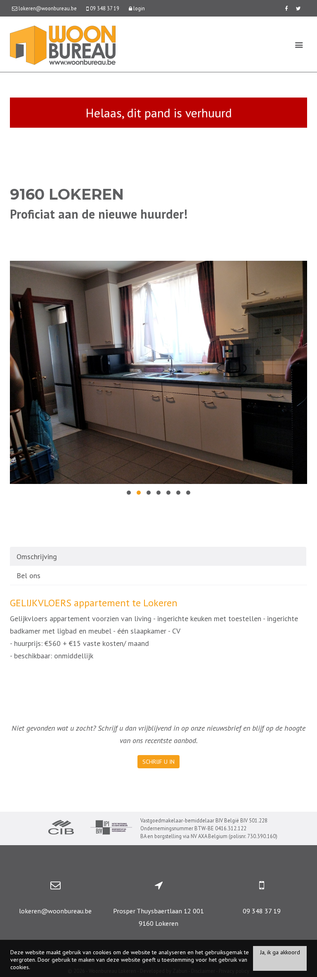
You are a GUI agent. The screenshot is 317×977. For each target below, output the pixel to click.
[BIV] (111, 828)
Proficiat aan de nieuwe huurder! (98, 214)
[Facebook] (286, 8)
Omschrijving (37, 556)
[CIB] (61, 828)
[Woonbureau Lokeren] (63, 44)
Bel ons (28, 575)
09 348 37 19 (262, 911)
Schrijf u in (158, 761)
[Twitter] (298, 8)
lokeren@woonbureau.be (55, 911)
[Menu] (299, 45)
